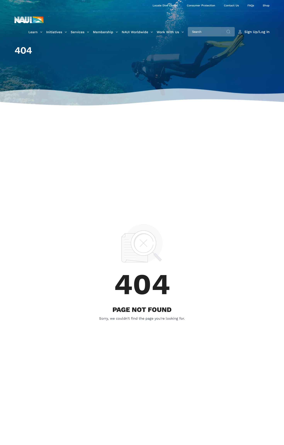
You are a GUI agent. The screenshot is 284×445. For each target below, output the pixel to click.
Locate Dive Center (165, 5)
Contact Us (231, 5)
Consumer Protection (201, 5)
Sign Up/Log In (257, 32)
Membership (103, 32)
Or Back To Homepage (142, 323)
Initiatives (54, 32)
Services (77, 32)
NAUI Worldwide (135, 32)
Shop (266, 5)
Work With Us (168, 32)
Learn (33, 32)
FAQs (250, 5)
